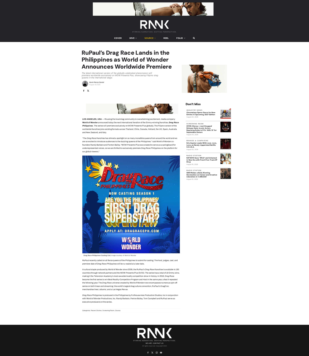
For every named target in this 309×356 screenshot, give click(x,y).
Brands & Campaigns (197, 141)
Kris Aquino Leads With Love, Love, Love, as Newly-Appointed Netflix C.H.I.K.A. (201, 145)
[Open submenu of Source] (154, 38)
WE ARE (149, 343)
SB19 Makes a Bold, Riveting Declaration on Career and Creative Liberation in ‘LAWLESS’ (201, 175)
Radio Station (193, 155)
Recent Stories (96, 310)
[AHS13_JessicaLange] (225, 123)
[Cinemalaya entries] (225, 109)
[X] (88, 91)
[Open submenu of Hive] (135, 38)
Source (117, 310)
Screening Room (108, 310)
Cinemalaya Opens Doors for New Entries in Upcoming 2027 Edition (200, 113)
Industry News (194, 110)
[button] (194, 38)
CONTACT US (158, 343)
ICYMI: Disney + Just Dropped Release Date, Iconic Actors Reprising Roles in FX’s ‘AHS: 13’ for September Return (201, 129)
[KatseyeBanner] (225, 154)
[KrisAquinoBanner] (225, 140)
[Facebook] (84, 91)
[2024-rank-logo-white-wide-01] (154, 20)
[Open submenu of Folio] (184, 38)
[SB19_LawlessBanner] (225, 169)
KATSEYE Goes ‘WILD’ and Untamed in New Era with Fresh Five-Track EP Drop (201, 160)
